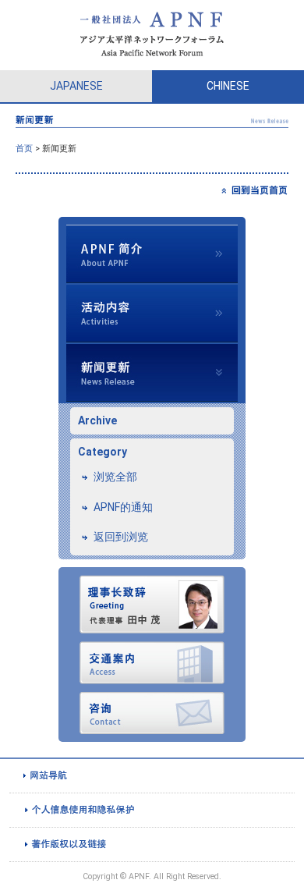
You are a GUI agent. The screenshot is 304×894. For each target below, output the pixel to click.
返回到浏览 (121, 536)
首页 (24, 149)
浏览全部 (115, 476)
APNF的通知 (123, 507)
